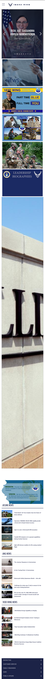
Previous (6, 34)
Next (39, 34)
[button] (3, 4)
